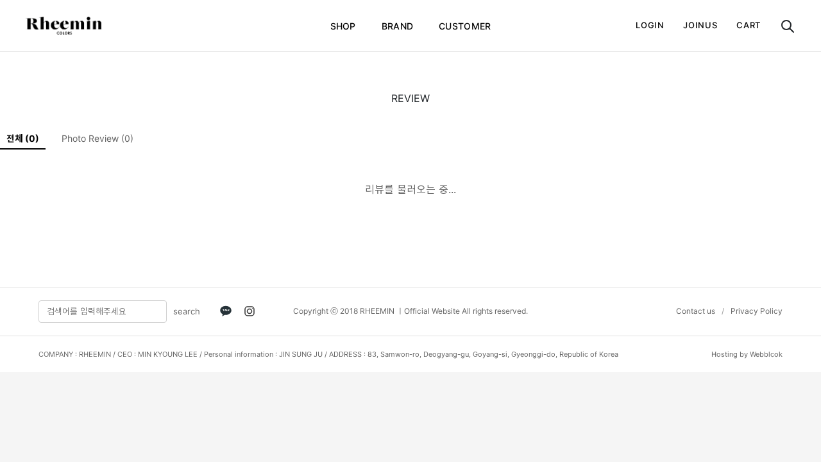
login (650, 25)
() (22, 138)
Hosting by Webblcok (747, 354)
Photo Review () (97, 138)
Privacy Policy (757, 311)
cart (748, 25)
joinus (700, 25)
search (186, 311)
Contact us (695, 311)
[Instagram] (249, 311)
